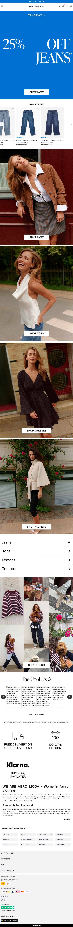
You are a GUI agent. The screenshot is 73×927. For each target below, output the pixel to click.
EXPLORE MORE (36, 714)
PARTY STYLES (61, 844)
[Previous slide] (1, 124)
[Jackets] (36, 510)
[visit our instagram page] (5, 900)
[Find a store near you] (59, 6)
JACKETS (6, 834)
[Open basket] (71, 6)
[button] (12, 122)
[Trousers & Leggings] (36, 570)
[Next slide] (71, 124)
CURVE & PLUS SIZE (45, 834)
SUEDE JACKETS (26, 839)
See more (67, 819)
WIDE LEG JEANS (44, 839)
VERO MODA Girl (8, 813)
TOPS (5, 844)
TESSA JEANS (61, 839)
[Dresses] (36, 414)
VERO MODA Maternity (22, 811)
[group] (12, 126)
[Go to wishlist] (67, 6)
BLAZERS (60, 834)
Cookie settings (36, 925)
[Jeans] (36, 55)
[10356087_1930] (36, 366)
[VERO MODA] (36, 7)
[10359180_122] (36, 462)
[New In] (36, 197)
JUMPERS (42, 844)
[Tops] (36, 317)
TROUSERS (24, 844)
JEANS (23, 834)
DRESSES (6, 839)
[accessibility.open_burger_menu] (2, 6)
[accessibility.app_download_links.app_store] (13, 921)
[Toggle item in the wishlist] (21, 108)
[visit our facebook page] (2, 900)
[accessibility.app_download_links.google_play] (5, 921)
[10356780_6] (36, 269)
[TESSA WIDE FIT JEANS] (36, 624)
